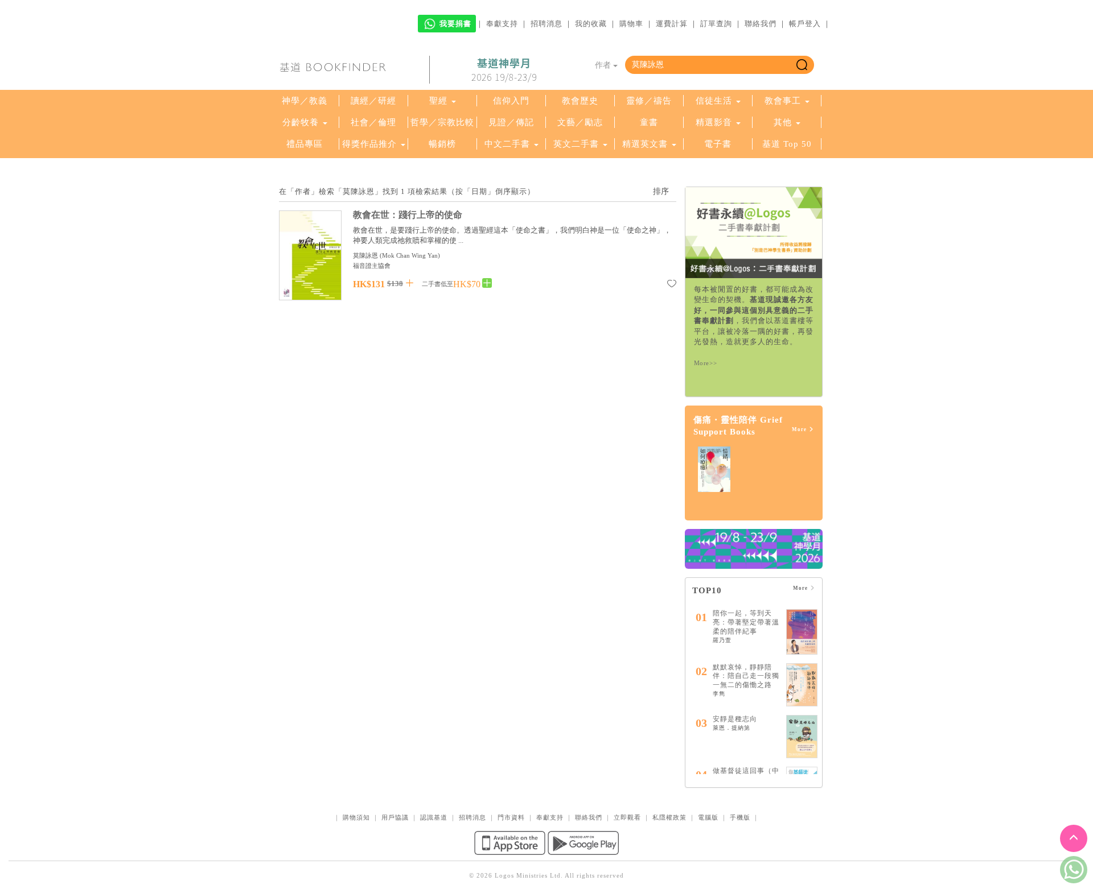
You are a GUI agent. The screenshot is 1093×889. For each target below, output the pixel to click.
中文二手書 (508, 143)
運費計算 (672, 23)
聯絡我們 (760, 23)
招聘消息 (546, 23)
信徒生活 (714, 100)
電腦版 (708, 817)
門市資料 (511, 817)
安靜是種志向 (735, 719)
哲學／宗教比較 (442, 122)
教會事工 (783, 100)
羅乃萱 (722, 640)
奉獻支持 (502, 23)
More (800, 429)
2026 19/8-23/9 (504, 70)
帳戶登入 (805, 23)
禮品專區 (304, 143)
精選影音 (714, 122)
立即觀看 (627, 817)
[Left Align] (487, 283)
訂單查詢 (716, 23)
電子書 (718, 143)
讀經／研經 (373, 100)
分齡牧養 (300, 122)
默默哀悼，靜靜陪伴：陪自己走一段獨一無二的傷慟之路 (746, 676)
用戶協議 (395, 817)
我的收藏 (591, 23)
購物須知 (356, 817)
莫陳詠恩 (365, 255)
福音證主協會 (372, 265)
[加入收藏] (671, 285)
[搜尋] (802, 65)
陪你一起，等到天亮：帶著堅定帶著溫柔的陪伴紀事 (746, 622)
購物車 (631, 23)
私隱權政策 (669, 817)
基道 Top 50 (787, 143)
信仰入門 (511, 100)
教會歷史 (580, 100)
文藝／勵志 (580, 122)
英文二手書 (577, 143)
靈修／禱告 (649, 100)
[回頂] (1073, 838)
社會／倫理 (373, 122)
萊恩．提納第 (731, 728)
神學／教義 (304, 100)
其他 (783, 122)
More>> (705, 362)
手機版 (740, 817)
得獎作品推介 (369, 143)
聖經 (438, 100)
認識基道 (433, 817)
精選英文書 (646, 143)
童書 (649, 122)
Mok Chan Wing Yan (410, 255)
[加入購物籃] (409, 283)
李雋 (719, 693)
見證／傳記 (511, 122)
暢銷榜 (442, 143)
